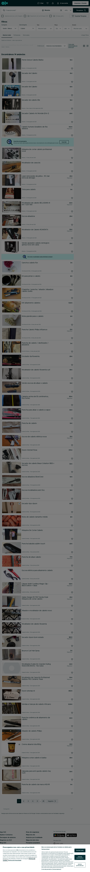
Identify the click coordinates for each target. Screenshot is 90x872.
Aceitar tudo (80, 850)
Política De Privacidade (14, 860)
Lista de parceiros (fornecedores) (51, 869)
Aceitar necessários (79, 857)
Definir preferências (80, 864)
